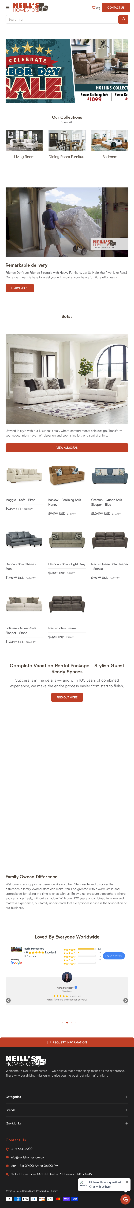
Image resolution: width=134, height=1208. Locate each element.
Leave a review (113, 956)
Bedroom (109, 156)
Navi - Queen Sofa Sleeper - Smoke (109, 566)
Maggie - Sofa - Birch (20, 500)
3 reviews (67, 991)
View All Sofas (67, 447)
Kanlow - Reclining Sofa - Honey (65, 502)
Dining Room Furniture (67, 156)
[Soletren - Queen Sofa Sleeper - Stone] (24, 604)
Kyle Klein (65, 987)
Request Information (70, 1042)
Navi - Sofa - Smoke (62, 628)
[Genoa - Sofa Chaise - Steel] (24, 540)
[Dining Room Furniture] (67, 140)
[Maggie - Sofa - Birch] (24, 476)
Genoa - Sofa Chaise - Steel (21, 566)
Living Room (24, 156)
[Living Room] (24, 140)
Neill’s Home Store (25, 1190)
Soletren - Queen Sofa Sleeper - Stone (21, 630)
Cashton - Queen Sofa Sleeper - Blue (106, 502)
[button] (8, 1000)
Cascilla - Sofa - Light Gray (66, 564)
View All (67, 122)
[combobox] (67, 19)
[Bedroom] (109, 140)
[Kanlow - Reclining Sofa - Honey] (66, 476)
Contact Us (115, 7)
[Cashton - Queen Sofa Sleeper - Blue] (109, 476)
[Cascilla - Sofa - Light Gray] (66, 540)
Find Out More (67, 697)
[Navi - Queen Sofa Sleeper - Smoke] (109, 540)
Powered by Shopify (47, 1190)
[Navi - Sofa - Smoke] (66, 604)
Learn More (19, 288)
